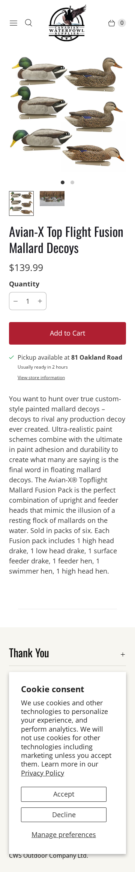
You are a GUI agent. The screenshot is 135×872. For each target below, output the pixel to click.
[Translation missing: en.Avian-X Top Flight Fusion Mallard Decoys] (21, 203)
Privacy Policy (42, 772)
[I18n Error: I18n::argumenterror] (52, 198)
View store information (41, 377)
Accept (63, 793)
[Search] (28, 23)
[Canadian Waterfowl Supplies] (67, 23)
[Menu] (13, 23)
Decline (64, 814)
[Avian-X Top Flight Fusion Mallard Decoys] (67, 113)
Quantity (24, 283)
